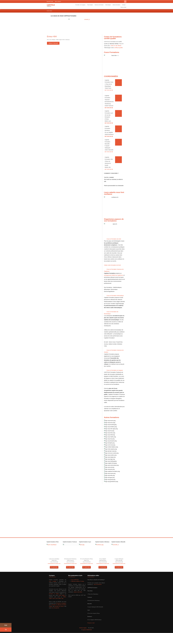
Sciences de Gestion (99, 4)
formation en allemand (56, 604)
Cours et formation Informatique (115, 295)
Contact (123, 4)
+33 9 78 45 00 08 (97, 584)
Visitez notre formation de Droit (112, 265)
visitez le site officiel (115, 45)
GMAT (59, 598)
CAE (57, 598)
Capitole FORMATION (87, 629)
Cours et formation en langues (115, 370)
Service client (123, 7)
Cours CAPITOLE (75, 579)
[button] (125, 1)
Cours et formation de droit (114, 239)
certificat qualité (118, 47)
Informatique (108, 4)
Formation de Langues (80, 4)
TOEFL (50, 598)
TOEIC (64, 596)
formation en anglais (54, 593)
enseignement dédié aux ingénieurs (113, 275)
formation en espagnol (61, 603)
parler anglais (62, 595)
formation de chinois (59, 606)
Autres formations (116, 4)
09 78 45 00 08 (109, 90)
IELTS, (54, 598)
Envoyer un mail (91, 622)
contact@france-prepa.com (54, 563)
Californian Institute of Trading (77, 581)
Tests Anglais (90, 4)
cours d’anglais (52, 581)
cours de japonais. (55, 607)
